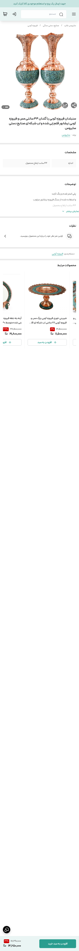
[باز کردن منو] (73, 14)
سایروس (66, 135)
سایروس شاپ (70, 25)
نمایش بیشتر (72, 211)
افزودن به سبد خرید (58, 944)
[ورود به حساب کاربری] (15, 14)
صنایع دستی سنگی (51, 25)
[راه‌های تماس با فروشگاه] (6, 929)
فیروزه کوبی (32, 25)
